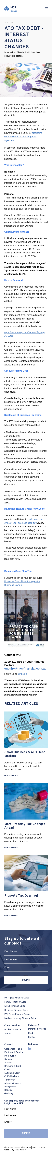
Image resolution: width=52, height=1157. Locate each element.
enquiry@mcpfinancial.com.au (25, 668)
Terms (35, 1147)
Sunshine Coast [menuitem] (12, 1073)
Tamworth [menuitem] (9, 1080)
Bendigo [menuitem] (8, 1090)
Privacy (42, 1147)
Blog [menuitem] (30, 1033)
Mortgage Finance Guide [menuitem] (16, 997)
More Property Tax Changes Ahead (24, 826)
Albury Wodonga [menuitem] (12, 1083)
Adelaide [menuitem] (8, 1062)
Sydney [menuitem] (8, 1059)
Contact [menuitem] (32, 1037)
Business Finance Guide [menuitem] (16, 1010)
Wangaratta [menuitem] (10, 1086)
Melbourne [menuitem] (10, 1056)
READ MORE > (11, 776)
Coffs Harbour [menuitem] (11, 1076)
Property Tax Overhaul (21, 896)
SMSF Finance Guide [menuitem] (14, 1006)
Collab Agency (20, 1150)
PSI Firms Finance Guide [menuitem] (17, 1014)
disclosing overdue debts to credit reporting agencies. (23, 137)
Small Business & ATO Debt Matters (24, 754)
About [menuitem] (7, 1033)
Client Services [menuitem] (12, 1025)
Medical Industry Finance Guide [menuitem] (20, 1018)
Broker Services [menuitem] (12, 1029)
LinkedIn (22, 674)
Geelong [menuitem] (8, 1093)
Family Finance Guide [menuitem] (15, 1002)
